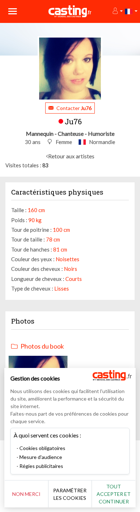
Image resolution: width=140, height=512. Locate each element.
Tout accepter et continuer (114, 493)
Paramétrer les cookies (70, 494)
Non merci (26, 494)
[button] (117, 11)
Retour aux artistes (71, 156)
